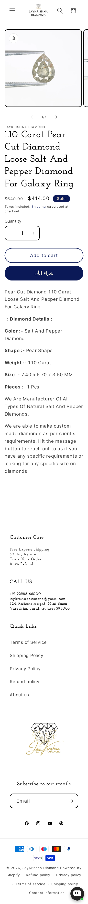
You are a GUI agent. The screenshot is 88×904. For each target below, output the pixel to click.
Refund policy (25, 681)
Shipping (39, 206)
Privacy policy (68, 875)
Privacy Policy (25, 668)
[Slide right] (56, 117)
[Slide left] (32, 117)
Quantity (13, 221)
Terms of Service (28, 642)
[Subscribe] (71, 801)
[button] (12, 10)
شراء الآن (43, 273)
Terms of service (30, 884)
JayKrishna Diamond (40, 868)
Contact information (47, 893)
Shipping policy (64, 884)
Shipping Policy (26, 655)
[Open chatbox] (77, 894)
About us (19, 694)
